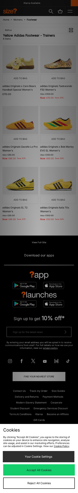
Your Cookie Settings (38, 456)
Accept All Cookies (39, 470)
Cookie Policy (61, 446)
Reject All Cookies (39, 483)
